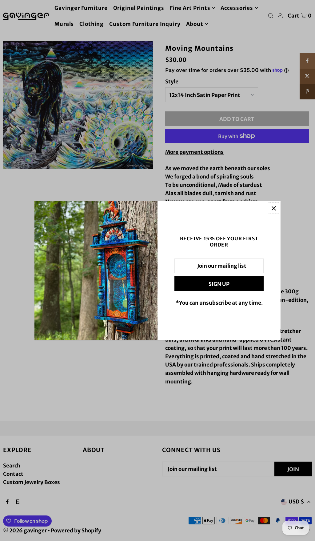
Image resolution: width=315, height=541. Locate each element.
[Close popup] (273, 208)
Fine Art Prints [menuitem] (190, 8)
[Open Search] (270, 15)
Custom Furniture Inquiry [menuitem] (144, 24)
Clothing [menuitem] (91, 24)
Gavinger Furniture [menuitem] (80, 8)
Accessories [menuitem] (237, 8)
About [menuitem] (194, 24)
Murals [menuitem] (64, 24)
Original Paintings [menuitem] (138, 8)
